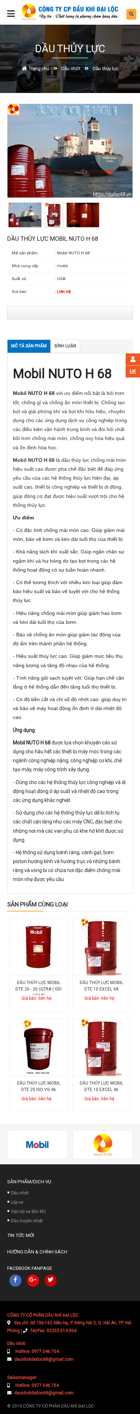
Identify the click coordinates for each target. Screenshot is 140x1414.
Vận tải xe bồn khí (28, 1211)
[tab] (29, 346)
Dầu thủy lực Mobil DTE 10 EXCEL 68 (101, 986)
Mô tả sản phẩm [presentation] (29, 345)
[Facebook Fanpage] (15, 1280)
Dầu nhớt (20, 1192)
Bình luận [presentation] (65, 345)
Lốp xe (17, 1202)
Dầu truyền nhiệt (27, 1220)
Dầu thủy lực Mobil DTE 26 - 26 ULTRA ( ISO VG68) (38, 987)
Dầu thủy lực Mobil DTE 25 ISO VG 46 (38, 1086)
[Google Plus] (33, 1280)
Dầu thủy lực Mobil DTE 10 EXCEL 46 (101, 1086)
